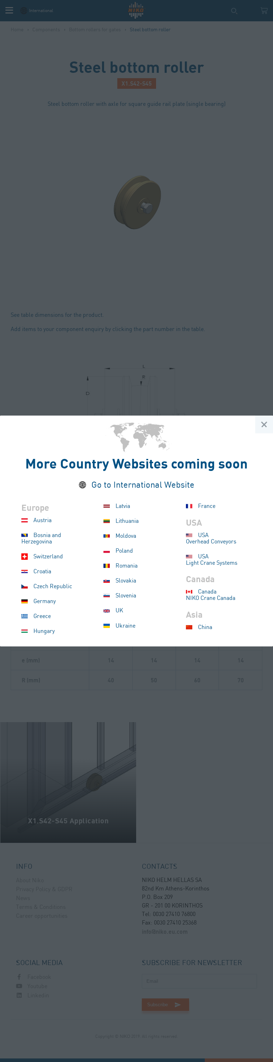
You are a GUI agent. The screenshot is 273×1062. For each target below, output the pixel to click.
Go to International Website (142, 485)
